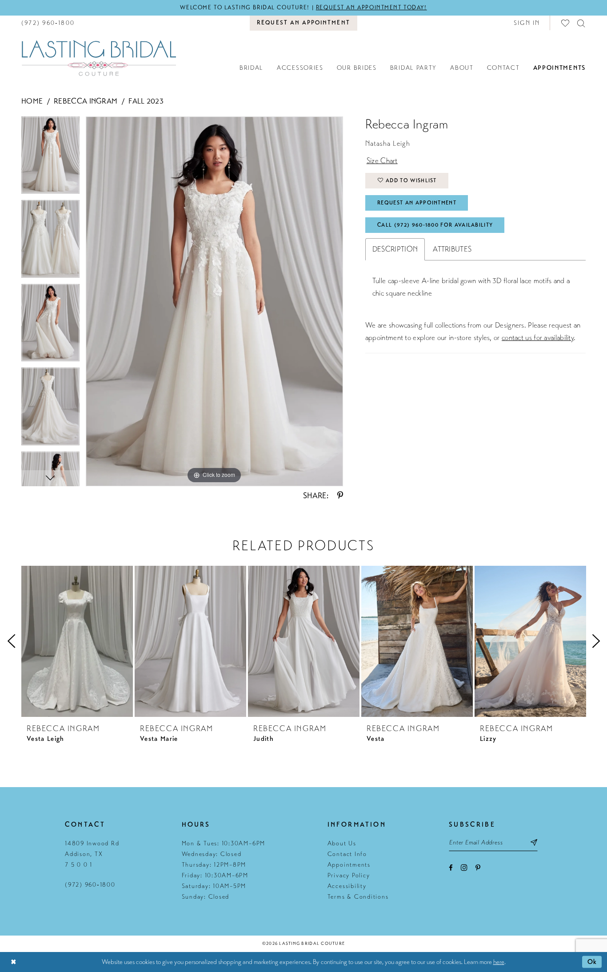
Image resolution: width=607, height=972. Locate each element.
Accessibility (347, 886)
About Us (341, 843)
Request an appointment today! (371, 7)
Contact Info (347, 854)
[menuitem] (48, 23)
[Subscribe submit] (534, 842)
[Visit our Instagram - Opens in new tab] (464, 867)
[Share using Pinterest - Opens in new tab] (340, 496)
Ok (592, 962)
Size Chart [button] (382, 160)
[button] (527, 23)
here (498, 962)
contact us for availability (538, 337)
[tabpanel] (50, 158)
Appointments (349, 864)
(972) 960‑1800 (90, 884)
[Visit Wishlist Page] (566, 23)
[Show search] (581, 23)
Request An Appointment (416, 203)
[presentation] (77, 641)
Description (395, 249)
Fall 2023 (146, 101)
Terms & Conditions (358, 896)
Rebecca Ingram (85, 101)
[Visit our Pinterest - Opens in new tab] (477, 867)
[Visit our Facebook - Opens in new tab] (451, 867)
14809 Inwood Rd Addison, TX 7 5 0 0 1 (92, 854)
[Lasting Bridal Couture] (98, 58)
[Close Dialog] (13, 962)
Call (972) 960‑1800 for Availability (435, 225)
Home (32, 101)
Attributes (452, 249)
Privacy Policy (348, 875)
